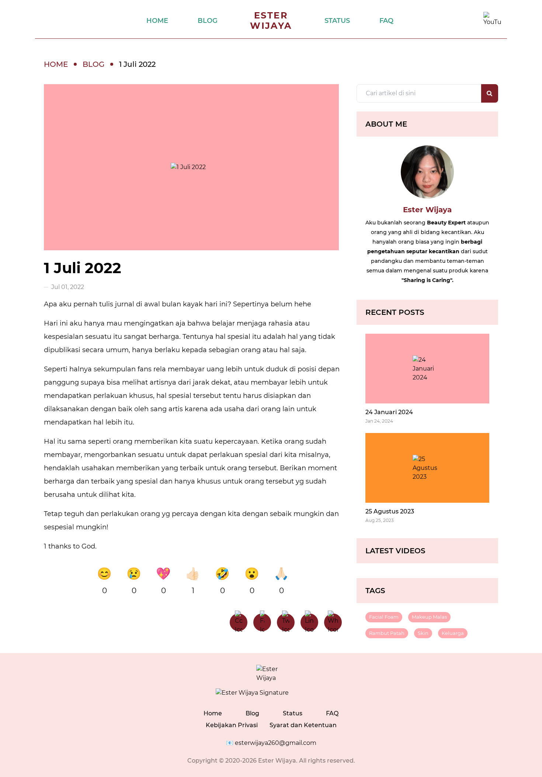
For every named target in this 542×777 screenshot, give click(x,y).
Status (292, 713)
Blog (252, 713)
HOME (157, 21)
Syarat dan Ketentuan (303, 725)
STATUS (337, 21)
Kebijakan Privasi (232, 725)
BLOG (208, 21)
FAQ (386, 21)
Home (213, 713)
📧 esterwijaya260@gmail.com (271, 742)
